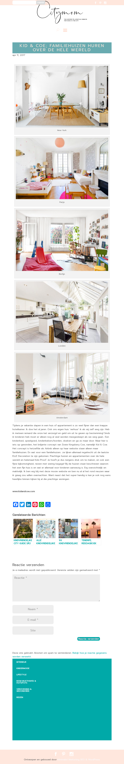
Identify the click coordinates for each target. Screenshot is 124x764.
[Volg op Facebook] (97, 4)
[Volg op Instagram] (107, 4)
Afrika (22, 702)
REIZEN (19, 697)
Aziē (21, 715)
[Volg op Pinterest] (102, 4)
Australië (24, 708)
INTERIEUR (21, 662)
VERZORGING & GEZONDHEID (23, 690)
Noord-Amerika (27, 729)
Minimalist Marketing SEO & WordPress (78, 759)
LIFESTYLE (21, 674)
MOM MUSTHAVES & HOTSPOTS (26, 681)
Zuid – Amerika (27, 735)
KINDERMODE (22, 668)
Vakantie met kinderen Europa (31, 722)
